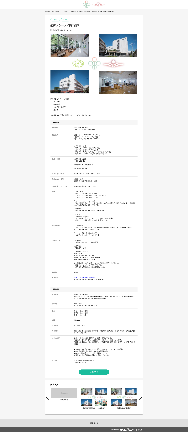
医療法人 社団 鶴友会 (52, 11)
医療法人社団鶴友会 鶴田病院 (88, 11)
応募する (94, 372)
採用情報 (65, 11)
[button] (140, 397)
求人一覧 (73, 11)
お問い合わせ (94, 423)
